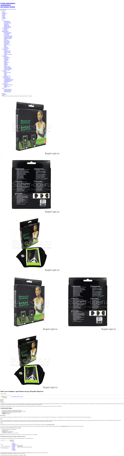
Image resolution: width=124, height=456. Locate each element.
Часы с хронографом (7, 22)
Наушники (6, 64)
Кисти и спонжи (7, 41)
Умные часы (6, 23)
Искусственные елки (7, 89)
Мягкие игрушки (7, 86)
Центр (11, 9)
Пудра (5, 45)
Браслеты (5, 71)
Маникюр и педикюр (7, 32)
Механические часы (7, 27)
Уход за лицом (6, 34)
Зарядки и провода (7, 67)
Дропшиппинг (4, 13)
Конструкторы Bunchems (8, 84)
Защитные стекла (7, 66)
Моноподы (6, 63)
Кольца (5, 73)
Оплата (13, 447)
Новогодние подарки (7, 91)
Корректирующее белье (8, 36)
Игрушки (5, 85)
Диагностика (6, 82)
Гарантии (3, 17)
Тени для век (6, 40)
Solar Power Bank (7, 57)
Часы (3, 20)
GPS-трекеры (6, 59)
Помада (5, 39)
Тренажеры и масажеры (8, 37)
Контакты (4, 18)
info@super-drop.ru (3, 9)
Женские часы (6, 25)
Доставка (3, 15)
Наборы (5, 46)
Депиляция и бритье (7, 38)
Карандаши (6, 43)
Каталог (3, 12)
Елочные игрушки (7, 90)
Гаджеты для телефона (8, 68)
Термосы (5, 49)
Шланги (5, 53)
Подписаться (12, 440)
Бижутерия (4, 70)
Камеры (5, 61)
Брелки (5, 75)
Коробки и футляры (7, 26)
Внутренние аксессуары (8, 80)
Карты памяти (6, 62)
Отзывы (3, 16)
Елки (3, 88)
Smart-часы (6, 58)
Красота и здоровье (5, 31)
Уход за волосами (7, 33)
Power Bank (6, 56)
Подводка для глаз (7, 44)
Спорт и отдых (6, 48)
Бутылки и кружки (7, 50)
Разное (5, 55)
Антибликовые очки (7, 81)
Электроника (4, 94)
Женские (5, 29)
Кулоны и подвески (7, 72)
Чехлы (5, 65)
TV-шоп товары (5, 30)
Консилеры (6, 47)
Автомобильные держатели (8, 79)
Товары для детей (5, 83)
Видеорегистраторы (7, 77)
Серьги (5, 74)
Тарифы (3, 14)
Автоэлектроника (7, 78)
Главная (3, 11)
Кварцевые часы (7, 21)
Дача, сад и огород (7, 52)
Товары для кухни (7, 51)
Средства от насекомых (8, 54)
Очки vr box (6, 60)
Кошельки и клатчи (5, 28)
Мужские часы (6, 24)
